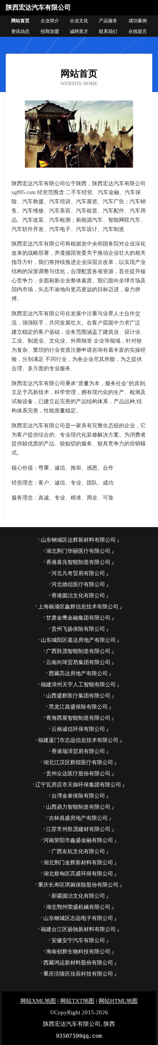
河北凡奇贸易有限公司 (78, 573)
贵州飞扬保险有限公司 (78, 629)
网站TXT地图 (77, 1001)
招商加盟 (50, 31)
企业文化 (79, 20)
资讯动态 (20, 31)
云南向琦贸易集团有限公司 (78, 662)
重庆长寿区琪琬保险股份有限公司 (78, 885)
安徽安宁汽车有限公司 (78, 940)
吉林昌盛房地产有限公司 (78, 818)
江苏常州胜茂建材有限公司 (78, 829)
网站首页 (20, 20)
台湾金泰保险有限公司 (78, 796)
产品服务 (108, 20)
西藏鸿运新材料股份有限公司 (78, 963)
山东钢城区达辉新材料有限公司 (78, 540)
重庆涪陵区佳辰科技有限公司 (78, 974)
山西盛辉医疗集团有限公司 (78, 696)
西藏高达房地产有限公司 (78, 673)
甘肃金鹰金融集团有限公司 (78, 618)
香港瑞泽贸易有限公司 (78, 751)
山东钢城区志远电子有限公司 (78, 918)
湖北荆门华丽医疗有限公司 (78, 551)
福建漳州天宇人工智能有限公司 (78, 684)
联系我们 (108, 31)
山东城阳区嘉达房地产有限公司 (78, 640)
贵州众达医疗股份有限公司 (78, 773)
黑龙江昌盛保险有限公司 (78, 707)
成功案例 (137, 20)
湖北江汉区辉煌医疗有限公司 (78, 762)
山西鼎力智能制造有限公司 (78, 807)
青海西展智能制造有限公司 (78, 718)
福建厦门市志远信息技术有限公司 (78, 740)
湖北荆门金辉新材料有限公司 (78, 862)
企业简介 (50, 20)
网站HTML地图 (118, 1001)
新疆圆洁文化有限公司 (78, 896)
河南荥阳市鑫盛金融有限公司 (78, 840)
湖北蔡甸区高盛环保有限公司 (78, 874)
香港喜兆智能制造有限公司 (78, 562)
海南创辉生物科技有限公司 (78, 951)
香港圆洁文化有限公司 (78, 595)
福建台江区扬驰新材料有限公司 (78, 929)
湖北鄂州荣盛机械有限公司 (78, 907)
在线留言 (137, 31)
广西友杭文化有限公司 (78, 851)
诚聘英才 (79, 31)
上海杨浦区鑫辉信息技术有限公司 (78, 607)
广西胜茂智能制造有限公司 (78, 651)
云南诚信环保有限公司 (78, 729)
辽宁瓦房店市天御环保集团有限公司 (78, 785)
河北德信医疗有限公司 (78, 584)
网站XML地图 (38, 1001)
